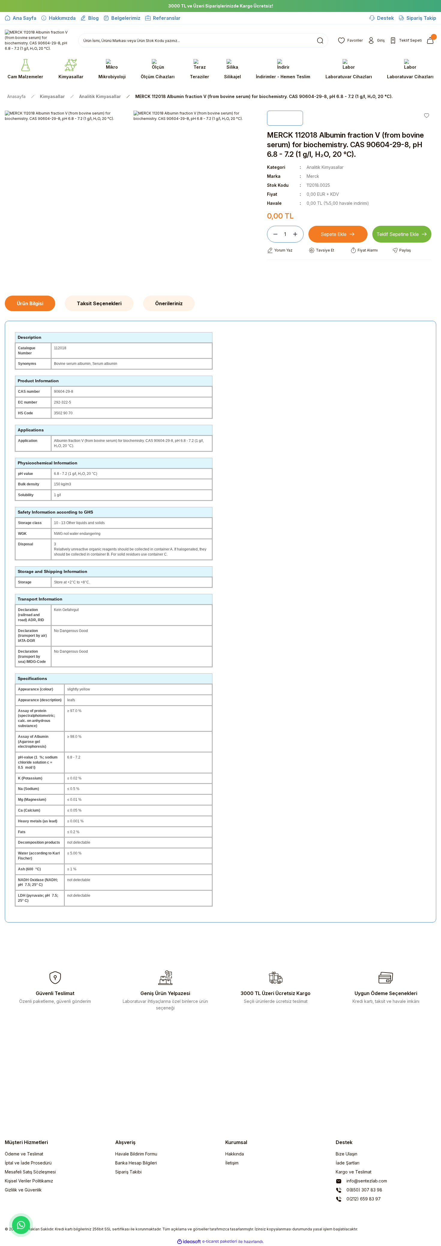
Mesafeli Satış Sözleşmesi (30, 1171)
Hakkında (234, 1153)
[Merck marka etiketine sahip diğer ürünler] (285, 118)
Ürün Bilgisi (30, 303)
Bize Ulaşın (346, 1153)
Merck (313, 176)
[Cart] (431, 40)
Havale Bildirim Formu (136, 1153)
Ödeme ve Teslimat (24, 1153)
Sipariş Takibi (128, 1171)
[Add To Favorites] (426, 115)
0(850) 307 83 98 (363, 1189)
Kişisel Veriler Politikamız (29, 1180)
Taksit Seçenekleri (99, 303)
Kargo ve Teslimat (353, 1171)
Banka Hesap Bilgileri (136, 1162)
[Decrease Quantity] (273, 234)
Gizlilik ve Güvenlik (23, 1189)
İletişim (231, 1162)
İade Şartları (347, 1162)
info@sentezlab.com (366, 1180)
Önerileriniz (169, 303)
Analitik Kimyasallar (325, 167)
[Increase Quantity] (298, 234)
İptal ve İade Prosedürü (28, 1162)
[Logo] (37, 40)
